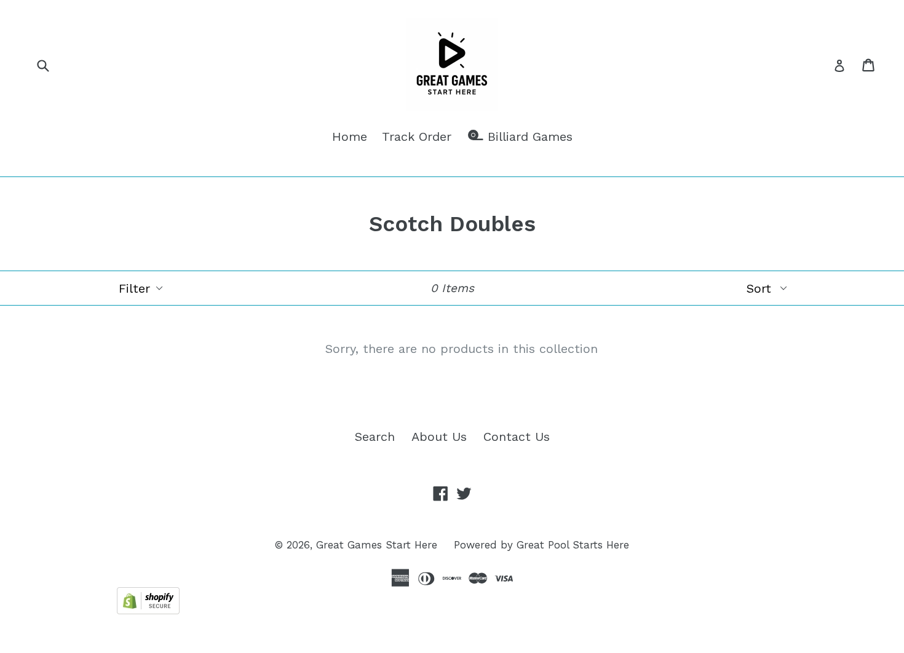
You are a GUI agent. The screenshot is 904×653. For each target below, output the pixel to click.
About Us (439, 436)
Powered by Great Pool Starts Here (541, 545)
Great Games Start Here (376, 545)
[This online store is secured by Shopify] (148, 610)
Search (375, 436)
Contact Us (516, 436)
